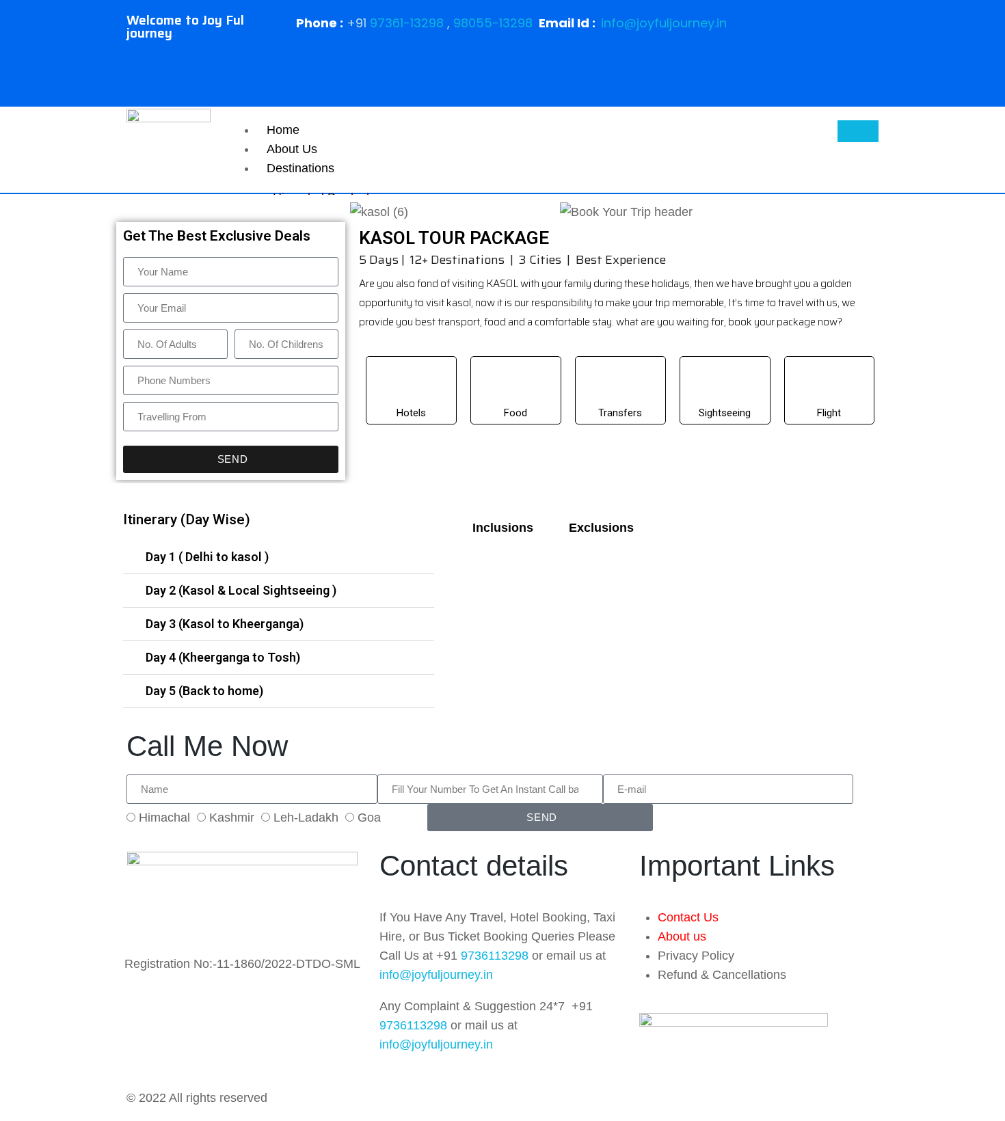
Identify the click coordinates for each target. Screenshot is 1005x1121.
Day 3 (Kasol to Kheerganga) (225, 624)
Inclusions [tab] (502, 528)
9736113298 (494, 955)
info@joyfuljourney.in (664, 22)
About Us (292, 149)
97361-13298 (407, 22)
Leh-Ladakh (305, 817)
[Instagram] (805, 70)
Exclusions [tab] (601, 528)
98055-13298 (493, 22)
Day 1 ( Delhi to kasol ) (207, 557)
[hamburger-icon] (858, 131)
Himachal (164, 817)
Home (283, 130)
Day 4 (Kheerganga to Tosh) (223, 657)
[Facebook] (805, 31)
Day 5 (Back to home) (204, 691)
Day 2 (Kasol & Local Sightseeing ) (241, 590)
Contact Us (688, 917)
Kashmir (231, 817)
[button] (278, 557)
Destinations (300, 168)
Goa (369, 817)
